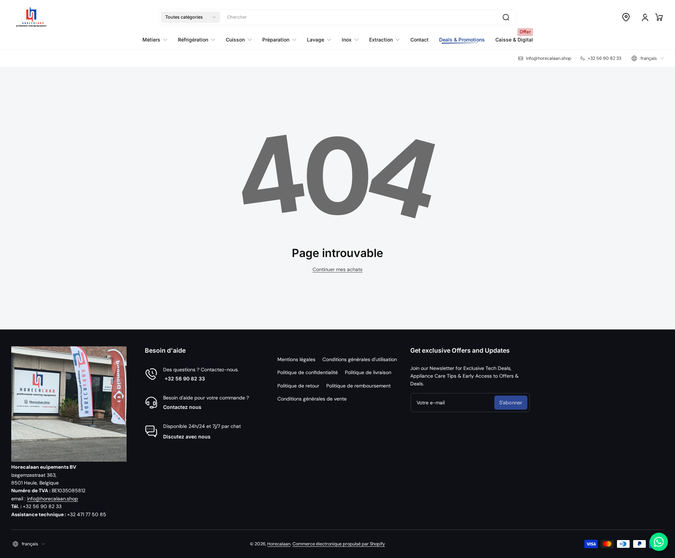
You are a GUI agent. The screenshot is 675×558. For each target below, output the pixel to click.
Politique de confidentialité (307, 372)
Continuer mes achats (337, 269)
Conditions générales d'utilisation (359, 359)
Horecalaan (278, 544)
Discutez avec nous (187, 437)
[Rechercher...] (506, 17)
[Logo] (31, 17)
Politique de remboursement (358, 386)
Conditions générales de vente (312, 399)
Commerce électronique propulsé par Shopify (338, 544)
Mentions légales (296, 359)
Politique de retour (298, 386)
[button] (190, 17)
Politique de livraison (368, 372)
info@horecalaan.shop (52, 498)
